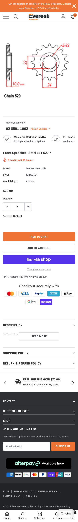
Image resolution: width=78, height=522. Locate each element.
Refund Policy (12, 496)
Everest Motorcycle (36, 168)
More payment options (39, 269)
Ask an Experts (39, 128)
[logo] (39, 17)
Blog (6, 491)
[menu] (6, 17)
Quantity (8, 198)
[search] (16, 17)
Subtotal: (8, 216)
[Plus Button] (28, 207)
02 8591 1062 (17, 129)
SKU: (6, 174)
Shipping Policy (48, 491)
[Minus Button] (6, 207)
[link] (22, 515)
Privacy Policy (23, 491)
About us (31, 496)
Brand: (7, 168)
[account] (63, 16)
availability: (9, 181)
